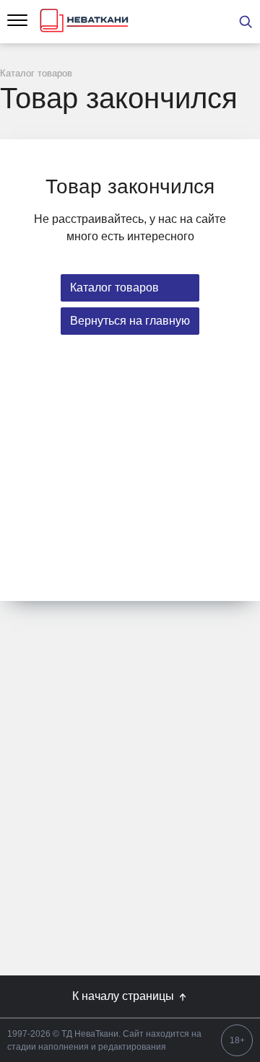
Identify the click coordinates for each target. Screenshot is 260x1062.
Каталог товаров (114, 287)
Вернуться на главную (130, 321)
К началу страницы (124, 996)
